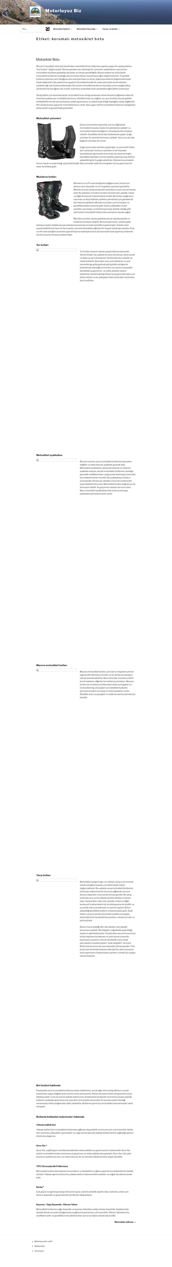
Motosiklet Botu (48, 59)
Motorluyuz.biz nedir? (43, 1241)
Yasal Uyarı (39, 1251)
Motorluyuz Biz (63, 10)
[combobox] (36, 29)
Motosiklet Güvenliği (86, 29)
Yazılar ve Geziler (110, 29)
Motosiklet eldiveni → (125, 1222)
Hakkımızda (39, 1246)
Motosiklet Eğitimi (61, 29)
